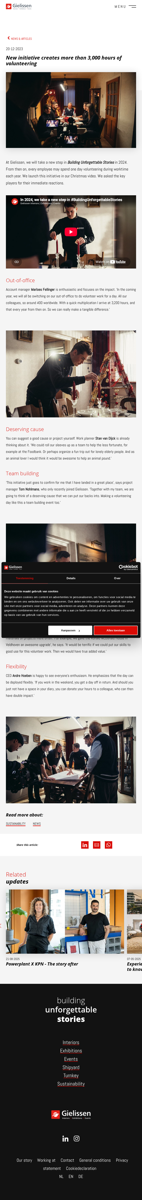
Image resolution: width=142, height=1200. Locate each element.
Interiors (71, 1042)
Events (71, 1059)
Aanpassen (68, 630)
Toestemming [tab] (24, 578)
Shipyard (71, 1067)
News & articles (21, 39)
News (37, 823)
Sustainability (16, 823)
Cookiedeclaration (81, 1168)
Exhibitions (71, 1050)
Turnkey (71, 1075)
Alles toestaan (115, 630)
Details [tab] (71, 578)
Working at (46, 1160)
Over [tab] (117, 578)
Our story (24, 1160)
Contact (67, 1160)
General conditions (95, 1160)
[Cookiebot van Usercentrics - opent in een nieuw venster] (121, 567)
